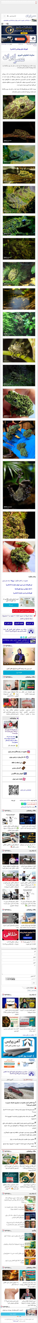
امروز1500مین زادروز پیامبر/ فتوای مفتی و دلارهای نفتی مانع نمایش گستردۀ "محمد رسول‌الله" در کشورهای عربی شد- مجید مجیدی (19, 1125)
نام (35, 951)
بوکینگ (29, 990)
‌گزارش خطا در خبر (31, 804)
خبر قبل (9, 623)
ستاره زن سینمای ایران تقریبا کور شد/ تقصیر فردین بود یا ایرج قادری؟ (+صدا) (14, 630)
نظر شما (33, 949)
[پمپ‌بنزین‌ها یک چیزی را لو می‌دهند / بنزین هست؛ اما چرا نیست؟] (11, 724)
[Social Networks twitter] (24, 637)
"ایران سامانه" (16, 1321)
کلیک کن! (19, 672)
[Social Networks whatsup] (26, 637)
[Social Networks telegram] (21, 637)
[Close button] (37, 1307)
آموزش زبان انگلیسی (17, 774)
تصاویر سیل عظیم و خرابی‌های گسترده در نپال (22, 1139)
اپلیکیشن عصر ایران (25, 790)
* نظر (34, 963)
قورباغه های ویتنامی (25, 807)
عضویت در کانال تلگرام (21, 581)
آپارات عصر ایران (17, 779)
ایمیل (34, 957)
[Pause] (5, 664)
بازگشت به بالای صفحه (28, 1035)
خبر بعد (29, 623)
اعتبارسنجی (34, 990)
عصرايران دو (34, 44)
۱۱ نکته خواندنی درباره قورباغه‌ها (23, 589)
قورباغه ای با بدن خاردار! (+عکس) (22, 593)
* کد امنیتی (33, 976)
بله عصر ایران (6, 581)
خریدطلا (11, 605)
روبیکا (12, 581)
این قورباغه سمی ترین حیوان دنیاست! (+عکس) (19, 585)
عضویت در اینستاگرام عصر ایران (17, 752)
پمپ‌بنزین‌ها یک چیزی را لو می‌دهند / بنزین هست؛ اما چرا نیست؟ (11, 731)
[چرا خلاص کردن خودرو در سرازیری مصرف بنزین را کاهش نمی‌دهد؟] (19, 1091)
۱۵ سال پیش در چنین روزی (17, 757)
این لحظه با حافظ (17, 763)
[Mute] (7, 664)
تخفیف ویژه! (13, 1314)
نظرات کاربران (19, 623)
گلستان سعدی (16, 768)
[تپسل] (4, 646)
